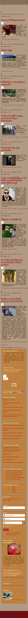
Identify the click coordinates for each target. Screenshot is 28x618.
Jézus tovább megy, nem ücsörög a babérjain (12, 118)
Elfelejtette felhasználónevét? (13, 533)
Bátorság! (6, 50)
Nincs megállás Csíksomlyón (11, 457)
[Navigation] (26, 2)
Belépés (6, 529)
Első (2, 347)
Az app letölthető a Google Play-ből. (14, 577)
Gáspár (23, 391)
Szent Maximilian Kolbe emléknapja (13, 462)
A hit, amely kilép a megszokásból (12, 435)
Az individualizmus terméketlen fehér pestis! (12, 262)
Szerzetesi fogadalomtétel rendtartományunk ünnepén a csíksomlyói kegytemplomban (11, 449)
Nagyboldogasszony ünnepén (11, 438)
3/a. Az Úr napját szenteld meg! (14, 474)
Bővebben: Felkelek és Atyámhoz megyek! (13, 105)
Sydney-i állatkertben (16, 599)
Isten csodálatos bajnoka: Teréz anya (13, 425)
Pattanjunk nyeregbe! (9, 399)
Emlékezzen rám (8, 526)
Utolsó (21, 347)
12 (11, 347)
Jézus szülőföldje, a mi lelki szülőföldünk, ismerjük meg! (14, 180)
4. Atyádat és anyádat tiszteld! (13, 471)
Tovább (17, 347)
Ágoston (15, 392)
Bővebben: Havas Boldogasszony (10, 39)
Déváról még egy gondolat (10, 149)
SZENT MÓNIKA (7, 500)
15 (14, 347)
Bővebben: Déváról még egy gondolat (11, 167)
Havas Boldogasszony (13, 20)
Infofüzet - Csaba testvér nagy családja (13, 585)
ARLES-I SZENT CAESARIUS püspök (12, 499)
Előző (4, 347)
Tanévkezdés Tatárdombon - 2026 (13, 407)
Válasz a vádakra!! (11, 219)
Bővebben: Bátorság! (7, 71)
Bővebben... (8, 565)
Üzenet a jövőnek (8, 459)
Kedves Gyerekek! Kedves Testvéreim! (12, 300)
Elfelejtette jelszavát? (11, 534)
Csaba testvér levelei (8, 14)
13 (12, 347)
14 (13, 347)
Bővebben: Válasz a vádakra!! (9, 249)
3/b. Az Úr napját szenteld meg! (14, 472)
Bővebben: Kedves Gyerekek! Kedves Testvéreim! (14, 341)
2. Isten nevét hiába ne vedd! (13, 475)
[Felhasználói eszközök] (2, 23)
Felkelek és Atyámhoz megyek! (13, 83)
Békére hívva (6, 454)
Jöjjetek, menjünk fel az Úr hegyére (13, 433)
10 (9, 347)
